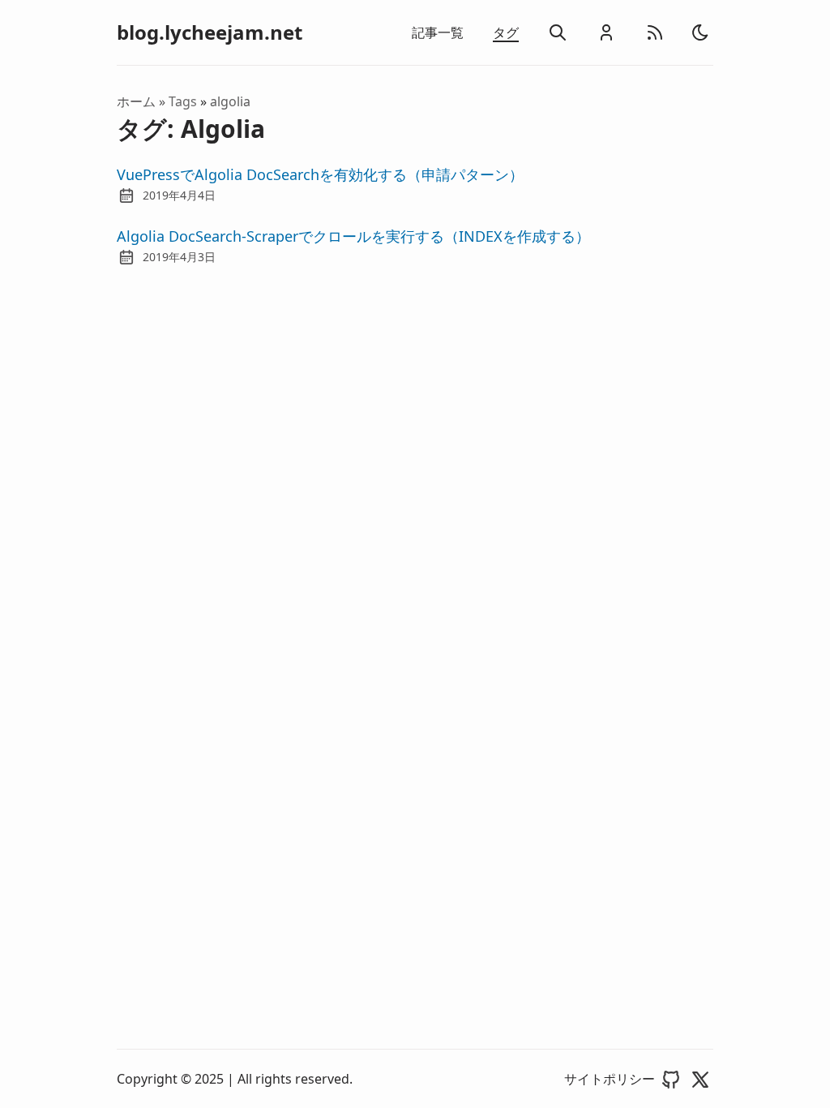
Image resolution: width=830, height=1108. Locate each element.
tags (184, 101)
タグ (506, 32)
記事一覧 (438, 32)
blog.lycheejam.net (209, 32)
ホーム (136, 101)
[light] (700, 32)
